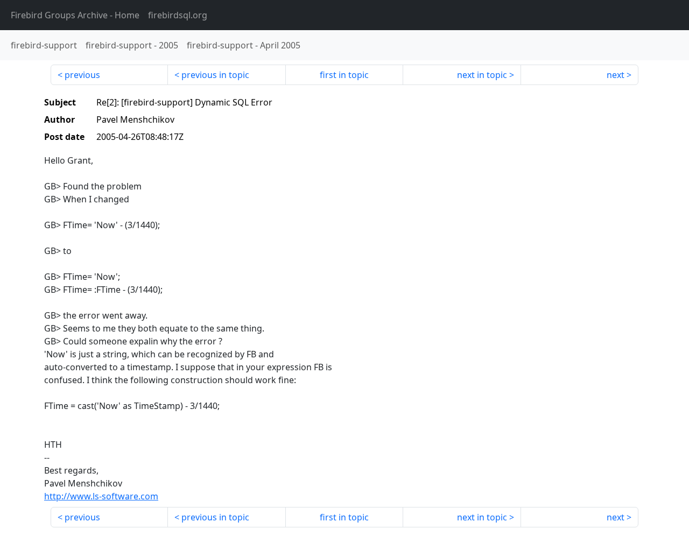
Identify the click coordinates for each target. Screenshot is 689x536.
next (615, 75)
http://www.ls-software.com (101, 496)
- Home (75, 15)
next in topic (482, 75)
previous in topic (215, 75)
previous (82, 75)
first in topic (344, 75)
